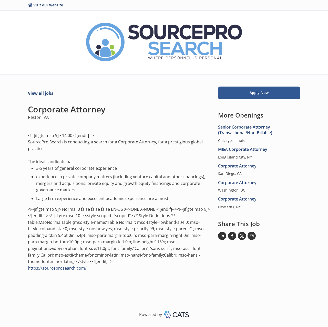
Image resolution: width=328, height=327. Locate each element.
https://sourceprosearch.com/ (57, 268)
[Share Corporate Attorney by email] (252, 237)
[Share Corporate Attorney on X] (242, 237)
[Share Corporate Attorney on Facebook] (232, 237)
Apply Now (259, 92)
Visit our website (48, 5)
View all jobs (40, 93)
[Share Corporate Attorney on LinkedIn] (222, 237)
